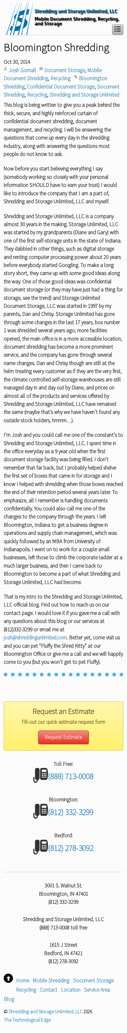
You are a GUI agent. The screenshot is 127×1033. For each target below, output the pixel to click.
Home (22, 980)
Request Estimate (63, 737)
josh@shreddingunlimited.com (35, 637)
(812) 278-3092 (70, 847)
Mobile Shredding (51, 980)
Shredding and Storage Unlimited (84, 94)
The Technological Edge (27, 1020)
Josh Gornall (22, 70)
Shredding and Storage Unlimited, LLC (76, 11)
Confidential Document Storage (61, 86)
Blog (9, 999)
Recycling (61, 78)
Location (70, 989)
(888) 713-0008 (70, 776)
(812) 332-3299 (70, 812)
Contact (48, 989)
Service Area (97, 989)
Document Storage (64, 70)
